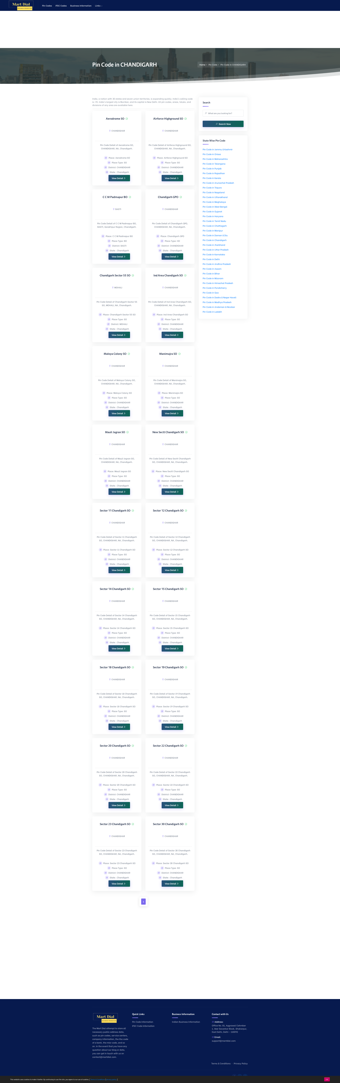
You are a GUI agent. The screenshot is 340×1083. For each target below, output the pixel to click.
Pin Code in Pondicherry (215, 287)
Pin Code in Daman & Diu (215, 235)
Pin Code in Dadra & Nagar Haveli (219, 297)
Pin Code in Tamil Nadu (214, 220)
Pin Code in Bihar (211, 273)
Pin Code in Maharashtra (215, 158)
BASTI (118, 208)
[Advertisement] (79, 29)
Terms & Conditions (221, 1063)
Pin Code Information (142, 1021)
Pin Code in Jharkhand (214, 244)
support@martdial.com (224, 1040)
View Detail (118, 178)
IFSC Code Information (143, 1025)
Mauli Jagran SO (115, 432)
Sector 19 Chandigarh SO (168, 667)
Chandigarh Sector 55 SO (115, 275)
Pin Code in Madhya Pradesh (217, 302)
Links (98, 5)
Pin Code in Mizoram (213, 278)
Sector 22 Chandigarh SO (168, 745)
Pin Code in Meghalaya (214, 201)
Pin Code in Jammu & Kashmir (218, 149)
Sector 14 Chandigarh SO (115, 589)
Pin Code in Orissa (212, 154)
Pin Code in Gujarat (212, 211)
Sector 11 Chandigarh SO (115, 510)
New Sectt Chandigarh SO (168, 432)
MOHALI (118, 287)
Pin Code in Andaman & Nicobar (219, 306)
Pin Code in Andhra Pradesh (217, 263)
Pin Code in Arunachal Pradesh (218, 182)
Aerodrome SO (115, 118)
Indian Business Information (186, 1021)
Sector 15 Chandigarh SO (168, 589)
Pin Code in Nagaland (214, 192)
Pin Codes (47, 5)
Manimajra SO (168, 353)
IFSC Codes (61, 5)
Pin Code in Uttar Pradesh (216, 249)
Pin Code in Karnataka (214, 254)
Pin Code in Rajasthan (214, 173)
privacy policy (111, 1079)
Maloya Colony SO (115, 353)
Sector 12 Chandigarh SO (168, 510)
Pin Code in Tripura (212, 187)
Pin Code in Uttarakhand (215, 197)
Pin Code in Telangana (214, 163)
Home (202, 64)
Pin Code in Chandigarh (215, 240)
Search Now (225, 123)
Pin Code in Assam (212, 268)
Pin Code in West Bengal (215, 206)
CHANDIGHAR (118, 130)
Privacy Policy (241, 1063)
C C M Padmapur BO (115, 197)
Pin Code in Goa (211, 292)
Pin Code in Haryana (213, 216)
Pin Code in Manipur (213, 230)
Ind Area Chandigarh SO (168, 275)
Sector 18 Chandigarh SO (115, 667)
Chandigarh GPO (168, 197)
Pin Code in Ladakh (212, 311)
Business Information (81, 5)
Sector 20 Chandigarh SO (115, 745)
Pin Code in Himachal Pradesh (218, 282)
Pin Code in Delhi (211, 259)
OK (327, 1079)
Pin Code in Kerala (212, 177)
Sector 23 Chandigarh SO (115, 824)
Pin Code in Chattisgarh (215, 225)
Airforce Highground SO (168, 118)
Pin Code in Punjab (212, 168)
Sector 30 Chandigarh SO (168, 824)
